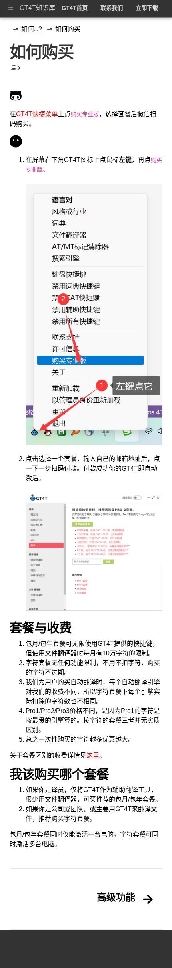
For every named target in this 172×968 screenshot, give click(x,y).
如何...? (32, 29)
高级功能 (116, 897)
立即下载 (147, 8)
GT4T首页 (75, 8)
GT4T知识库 (37, 7)
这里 (92, 755)
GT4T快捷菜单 (37, 114)
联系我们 (111, 8)
